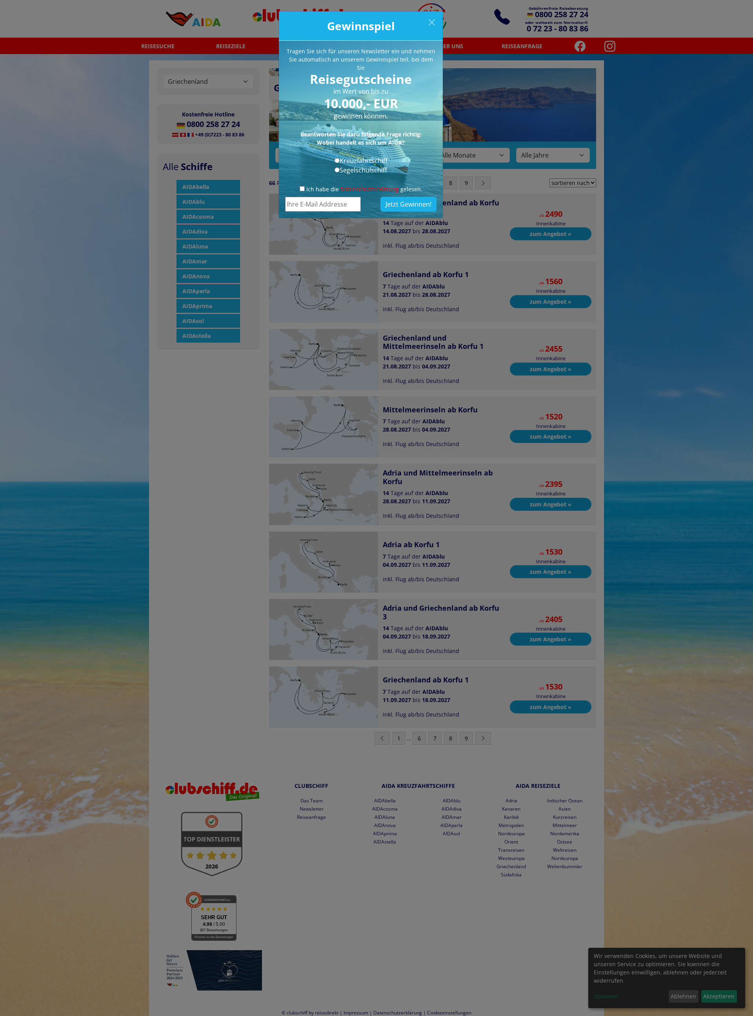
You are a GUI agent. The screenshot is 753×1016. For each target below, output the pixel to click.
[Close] (432, 22)
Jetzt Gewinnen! (408, 204)
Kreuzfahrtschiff (363, 160)
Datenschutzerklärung (369, 189)
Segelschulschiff (363, 170)
